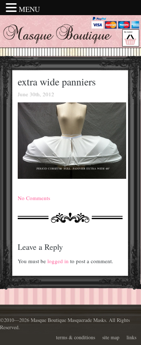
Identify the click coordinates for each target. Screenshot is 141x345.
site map (110, 337)
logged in (58, 261)
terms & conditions (75, 337)
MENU (29, 9)
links (131, 337)
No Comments (34, 198)
